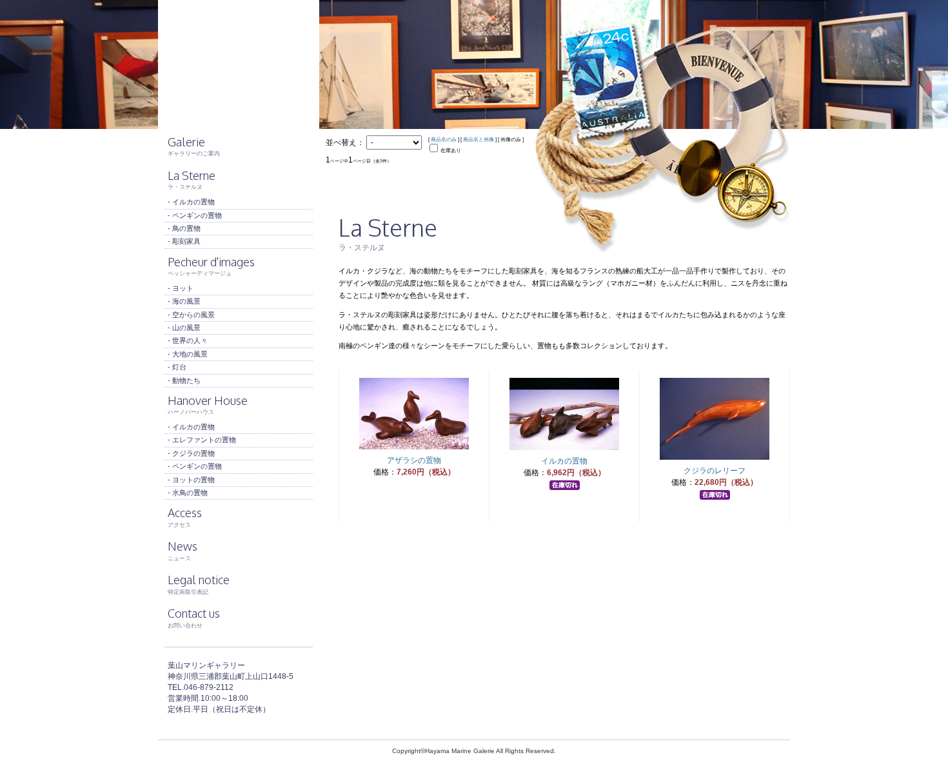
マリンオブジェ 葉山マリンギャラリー (238, 64)
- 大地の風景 (188, 354)
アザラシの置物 (414, 460)
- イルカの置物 (191, 202)
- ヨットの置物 (191, 480)
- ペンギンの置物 (195, 215)
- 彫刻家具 (184, 241)
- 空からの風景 (191, 315)
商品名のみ (444, 139)
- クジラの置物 (191, 453)
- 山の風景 (184, 327)
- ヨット (180, 288)
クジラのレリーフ (715, 470)
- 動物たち (184, 380)
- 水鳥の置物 (188, 492)
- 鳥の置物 (184, 228)
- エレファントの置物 (202, 440)
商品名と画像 (478, 139)
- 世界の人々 (188, 340)
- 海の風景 (184, 301)
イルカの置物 (564, 461)
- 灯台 (177, 367)
